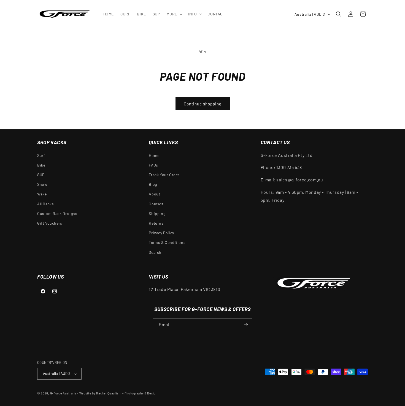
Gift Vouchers (49, 223)
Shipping (157, 213)
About (154, 194)
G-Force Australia (63, 393)
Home (154, 155)
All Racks (45, 203)
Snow (42, 184)
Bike (41, 165)
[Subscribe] (246, 324)
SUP (41, 174)
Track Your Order (164, 174)
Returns (156, 223)
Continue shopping (203, 103)
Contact (156, 203)
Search (155, 252)
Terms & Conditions (167, 242)
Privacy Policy (161, 232)
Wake (42, 194)
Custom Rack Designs (57, 213)
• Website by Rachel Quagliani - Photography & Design (117, 393)
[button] (174, 14)
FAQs (153, 165)
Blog (153, 184)
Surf (41, 155)
